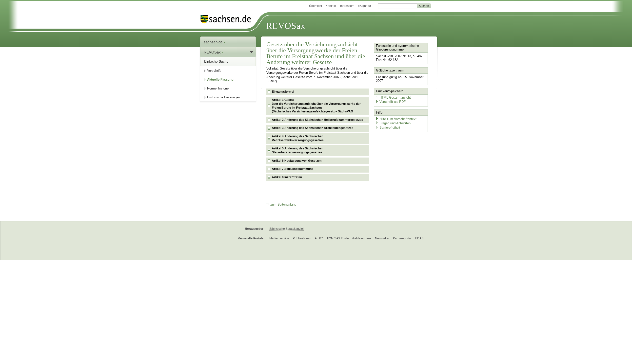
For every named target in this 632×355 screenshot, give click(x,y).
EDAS (419, 238)
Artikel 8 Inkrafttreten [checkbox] (287, 177)
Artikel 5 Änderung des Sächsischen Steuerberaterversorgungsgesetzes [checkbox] (297, 150)
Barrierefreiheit (389, 127)
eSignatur (364, 6)
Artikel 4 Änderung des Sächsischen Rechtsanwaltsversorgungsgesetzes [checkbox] (298, 138)
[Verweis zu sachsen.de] (227, 19)
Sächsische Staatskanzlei (286, 229)
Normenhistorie (218, 88)
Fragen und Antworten (395, 123)
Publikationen (302, 238)
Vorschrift (214, 70)
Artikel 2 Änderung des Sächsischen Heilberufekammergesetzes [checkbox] (317, 120)
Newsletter (382, 238)
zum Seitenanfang (283, 204)
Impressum (346, 6)
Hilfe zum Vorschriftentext (397, 119)
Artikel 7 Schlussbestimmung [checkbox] (292, 169)
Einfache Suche (216, 61)
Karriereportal (402, 238)
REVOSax (285, 26)
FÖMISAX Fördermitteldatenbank (349, 238)
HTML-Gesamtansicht (395, 97)
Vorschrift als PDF (392, 102)
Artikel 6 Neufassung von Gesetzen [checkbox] (296, 160)
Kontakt (331, 6)
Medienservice (279, 238)
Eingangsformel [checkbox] (283, 91)
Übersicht (315, 6)
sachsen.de (213, 42)
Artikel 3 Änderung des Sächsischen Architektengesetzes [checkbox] (312, 128)
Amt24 (319, 238)
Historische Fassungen (223, 97)
